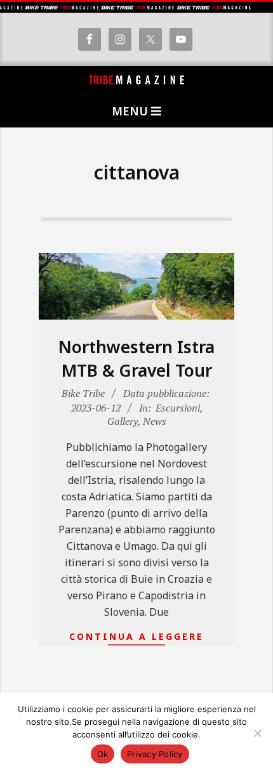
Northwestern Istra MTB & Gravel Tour (136, 358)
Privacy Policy (155, 754)
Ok (103, 754)
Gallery (122, 421)
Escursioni (178, 408)
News (154, 421)
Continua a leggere (136, 636)
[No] (257, 733)
